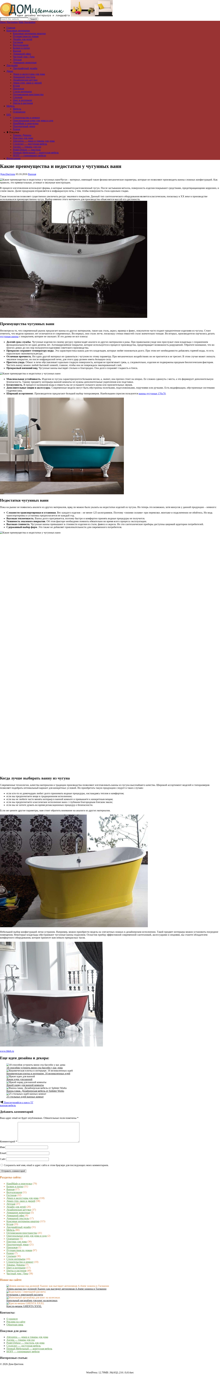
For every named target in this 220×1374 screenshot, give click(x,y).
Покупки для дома (23, 138)
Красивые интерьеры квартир (29, 33)
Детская (17, 59)
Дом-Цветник (7, 174)
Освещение (19, 111)
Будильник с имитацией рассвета (24, 1294)
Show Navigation (9, 22)
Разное (16, 129)
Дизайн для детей (22, 39)
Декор (9, 71)
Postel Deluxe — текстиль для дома (25, 1342)
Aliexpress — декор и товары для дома (34, 141)
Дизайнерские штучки (25, 79)
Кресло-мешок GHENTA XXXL (24, 1306)
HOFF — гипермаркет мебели (29, 155)
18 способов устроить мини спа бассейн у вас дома (34, 1067)
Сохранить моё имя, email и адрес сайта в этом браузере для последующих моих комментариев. (56, 1165)
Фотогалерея (13, 158)
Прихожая (18, 88)
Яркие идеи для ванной (19, 1079)
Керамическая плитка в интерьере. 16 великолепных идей (38, 1073)
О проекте (12, 1318)
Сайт (2, 1159)
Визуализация (20, 45)
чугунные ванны (9, 336)
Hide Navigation (27, 22)
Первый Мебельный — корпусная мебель (36, 152)
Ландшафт (12, 65)
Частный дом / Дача (23, 56)
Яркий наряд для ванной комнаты (25, 1085)
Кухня (16, 85)
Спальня (17, 97)
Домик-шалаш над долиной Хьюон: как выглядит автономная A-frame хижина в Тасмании (56, 1288)
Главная (10, 27)
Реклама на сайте (15, 1321)
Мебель (10, 106)
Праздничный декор (24, 126)
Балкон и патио (21, 48)
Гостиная (18, 42)
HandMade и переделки (25, 123)
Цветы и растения (23, 103)
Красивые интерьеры (18, 30)
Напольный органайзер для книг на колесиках (31, 1300)
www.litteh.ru (7, 1051)
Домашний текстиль (24, 77)
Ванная (17, 50)
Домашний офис (22, 53)
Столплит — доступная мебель (30, 143)
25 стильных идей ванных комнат (25, 1096)
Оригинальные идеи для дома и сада (33, 120)
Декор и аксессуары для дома (29, 74)
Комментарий (8, 1141)
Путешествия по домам (25, 36)
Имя (2, 1147)
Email (3, 1153)
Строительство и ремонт (26, 117)
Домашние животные (25, 62)
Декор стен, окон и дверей (27, 82)
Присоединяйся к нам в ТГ (18, 1102)
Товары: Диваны (22, 135)
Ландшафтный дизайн (25, 68)
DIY (8, 114)
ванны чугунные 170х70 (152, 393)
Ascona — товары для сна (27, 146)
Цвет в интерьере (22, 100)
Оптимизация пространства (28, 94)
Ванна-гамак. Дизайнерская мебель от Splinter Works (35, 1091)
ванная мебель (8, 1105)
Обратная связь (14, 1324)
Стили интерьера (22, 91)
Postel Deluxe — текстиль (27, 149)
